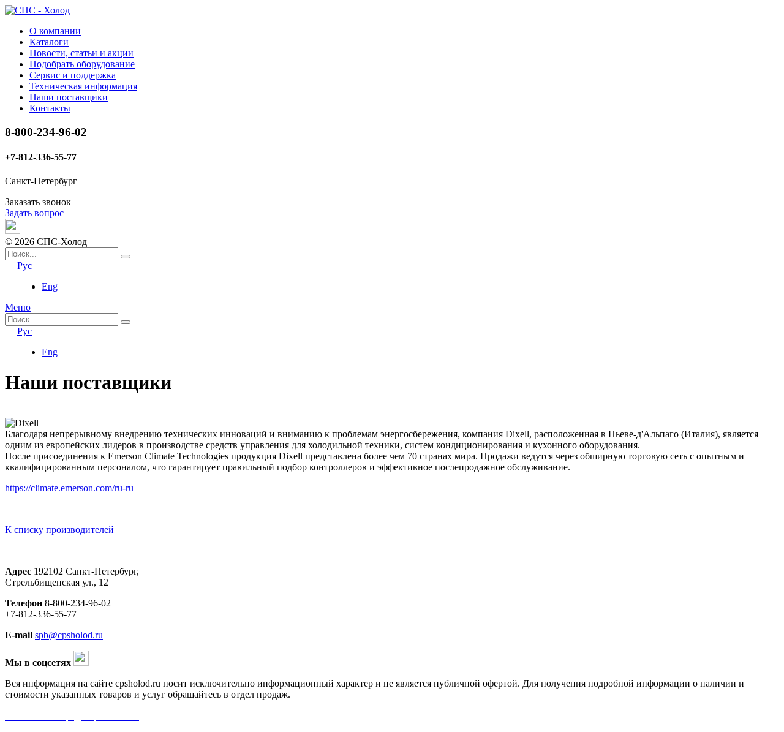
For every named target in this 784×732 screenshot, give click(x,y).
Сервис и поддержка (72, 75)
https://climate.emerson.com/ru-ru (69, 488)
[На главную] (37, 10)
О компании (55, 31)
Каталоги (49, 42)
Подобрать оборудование (82, 64)
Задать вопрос (34, 213)
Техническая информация (83, 86)
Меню (18, 307)
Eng (50, 286)
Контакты (49, 108)
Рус (24, 265)
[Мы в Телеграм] (12, 230)
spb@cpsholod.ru (69, 635)
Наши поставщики (68, 97)
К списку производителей (59, 529)
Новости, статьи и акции (81, 53)
